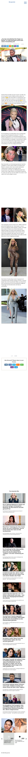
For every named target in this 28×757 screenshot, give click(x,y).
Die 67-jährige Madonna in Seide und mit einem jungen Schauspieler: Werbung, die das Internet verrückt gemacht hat (14, 507)
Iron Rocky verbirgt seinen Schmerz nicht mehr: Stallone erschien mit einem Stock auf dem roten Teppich (13, 686)
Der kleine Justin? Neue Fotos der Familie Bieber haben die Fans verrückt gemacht (13, 640)
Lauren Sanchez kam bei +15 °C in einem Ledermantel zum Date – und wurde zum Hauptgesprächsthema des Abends (13, 596)
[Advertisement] (14, 20)
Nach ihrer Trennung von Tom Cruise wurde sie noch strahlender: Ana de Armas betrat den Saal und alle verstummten (14, 529)
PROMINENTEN (16, 44)
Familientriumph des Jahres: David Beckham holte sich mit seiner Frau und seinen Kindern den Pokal (13, 574)
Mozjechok (12, 2)
